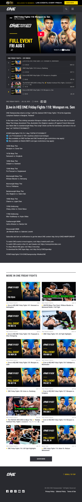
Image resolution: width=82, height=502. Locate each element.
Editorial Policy (61, 491)
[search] (66, 9)
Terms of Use (71, 491)
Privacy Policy (49, 491)
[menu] (72, 9)
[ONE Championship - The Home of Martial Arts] (11, 9)
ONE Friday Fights (14, 58)
